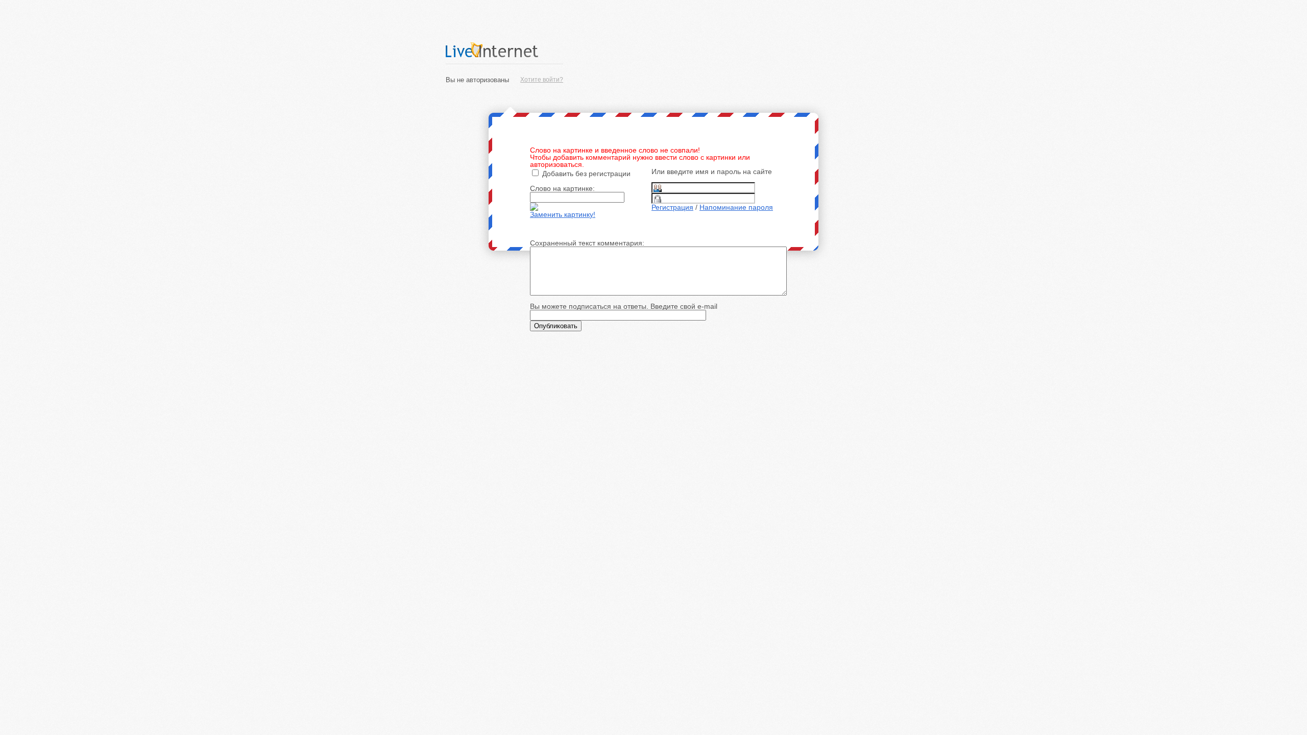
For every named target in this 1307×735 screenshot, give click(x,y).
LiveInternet (504, 50)
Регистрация (672, 207)
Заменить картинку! (562, 214)
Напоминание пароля (736, 207)
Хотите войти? (541, 80)
